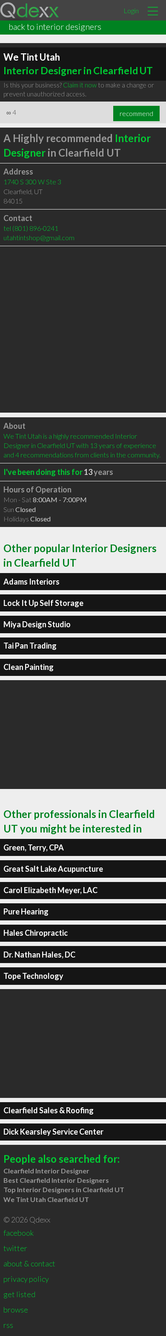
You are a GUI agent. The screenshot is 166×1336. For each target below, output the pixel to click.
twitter (15, 1248)
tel (30, 228)
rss (8, 1325)
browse (15, 1309)
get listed (19, 1294)
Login (131, 10)
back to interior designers (55, 26)
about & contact (29, 1263)
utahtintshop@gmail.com (38, 237)
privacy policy (26, 1279)
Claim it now (80, 85)
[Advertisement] (83, 329)
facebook (18, 1232)
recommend (136, 113)
